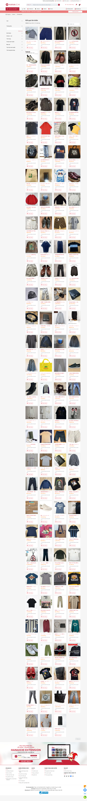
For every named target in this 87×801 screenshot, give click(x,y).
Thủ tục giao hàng (48, 774)
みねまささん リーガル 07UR (75, 183)
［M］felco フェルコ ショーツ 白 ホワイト (77, 444)
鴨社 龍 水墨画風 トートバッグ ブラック (76, 159)
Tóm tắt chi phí (35, 770)
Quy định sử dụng (9, 776)
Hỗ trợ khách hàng (68, 770)
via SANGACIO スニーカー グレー (61, 302)
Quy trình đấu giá (22, 775)
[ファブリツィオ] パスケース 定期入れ (48, 183)
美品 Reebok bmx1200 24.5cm (32, 64)
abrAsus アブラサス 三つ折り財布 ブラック (63, 468)
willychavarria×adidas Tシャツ (47, 64)
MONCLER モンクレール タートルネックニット (64, 207)
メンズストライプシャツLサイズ (32, 633)
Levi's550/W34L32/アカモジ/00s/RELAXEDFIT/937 (51, 159)
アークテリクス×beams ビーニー (75, 88)
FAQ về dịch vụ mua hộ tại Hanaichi (11, 779)
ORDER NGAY (75, 11)
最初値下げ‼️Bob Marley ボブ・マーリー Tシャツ (64, 491)
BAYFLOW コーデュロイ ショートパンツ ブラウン (64, 230)
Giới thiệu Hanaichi (9, 770)
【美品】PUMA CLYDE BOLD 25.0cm (76, 373)
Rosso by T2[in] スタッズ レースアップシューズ (50, 230)
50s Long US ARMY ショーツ (32, 278)
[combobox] (15, 28)
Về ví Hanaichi (22, 780)
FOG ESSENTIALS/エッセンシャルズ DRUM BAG (35, 88)
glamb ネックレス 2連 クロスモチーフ (62, 633)
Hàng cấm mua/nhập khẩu (24, 782)
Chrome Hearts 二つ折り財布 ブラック (76, 302)
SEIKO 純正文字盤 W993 (45, 207)
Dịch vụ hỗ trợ (9, 772)
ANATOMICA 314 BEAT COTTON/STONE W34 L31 (65, 373)
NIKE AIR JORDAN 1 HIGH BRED (61, 657)
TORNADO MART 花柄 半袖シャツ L (76, 610)
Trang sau (78, 738)
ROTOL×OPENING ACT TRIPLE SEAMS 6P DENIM (64, 41)
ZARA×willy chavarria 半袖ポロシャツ (62, 88)
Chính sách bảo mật (10, 774)
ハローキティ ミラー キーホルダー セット (48, 539)
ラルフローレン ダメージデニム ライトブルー (77, 705)
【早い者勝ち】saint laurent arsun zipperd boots (36, 396)
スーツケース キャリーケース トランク (62, 681)
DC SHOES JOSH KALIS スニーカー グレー (77, 420)
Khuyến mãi (34, 774)
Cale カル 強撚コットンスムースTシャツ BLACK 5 (35, 610)
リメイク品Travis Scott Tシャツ (75, 41)
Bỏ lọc (19, 31)
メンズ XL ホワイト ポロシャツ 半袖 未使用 (50, 468)
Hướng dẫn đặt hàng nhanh (23, 778)
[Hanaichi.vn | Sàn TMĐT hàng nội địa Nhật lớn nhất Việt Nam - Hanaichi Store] (13, 4)
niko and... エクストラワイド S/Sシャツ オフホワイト (36, 183)
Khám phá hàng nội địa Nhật (23, 771)
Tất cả (28, 4)
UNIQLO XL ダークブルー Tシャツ (32, 539)
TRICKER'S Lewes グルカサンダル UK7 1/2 (49, 278)
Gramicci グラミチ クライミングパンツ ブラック (64, 278)
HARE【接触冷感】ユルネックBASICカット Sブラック (36, 349)
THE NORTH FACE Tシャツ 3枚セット (76, 515)
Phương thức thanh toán (49, 770)
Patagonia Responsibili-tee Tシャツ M (48, 444)
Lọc (22, 31)
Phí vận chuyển (48, 772)
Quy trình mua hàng (23, 773)
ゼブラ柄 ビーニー (29, 302)
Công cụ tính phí (35, 772)
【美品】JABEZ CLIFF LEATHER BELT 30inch (63, 396)
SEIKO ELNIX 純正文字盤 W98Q (61, 349)
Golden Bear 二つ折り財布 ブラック (48, 325)
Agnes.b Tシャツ (58, 112)
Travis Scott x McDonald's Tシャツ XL (76, 586)
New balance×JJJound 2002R (32, 112)
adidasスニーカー (29, 681)
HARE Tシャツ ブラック (30, 136)
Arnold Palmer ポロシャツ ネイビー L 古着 (49, 254)
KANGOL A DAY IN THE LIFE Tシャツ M (76, 254)
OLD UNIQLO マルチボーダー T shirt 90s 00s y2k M (51, 586)
